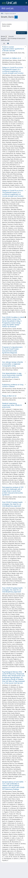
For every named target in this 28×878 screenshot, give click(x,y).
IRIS (2, 13)
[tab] (4, 43)
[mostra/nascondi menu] (26, 3)
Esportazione (21, 33)
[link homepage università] (9, 3)
